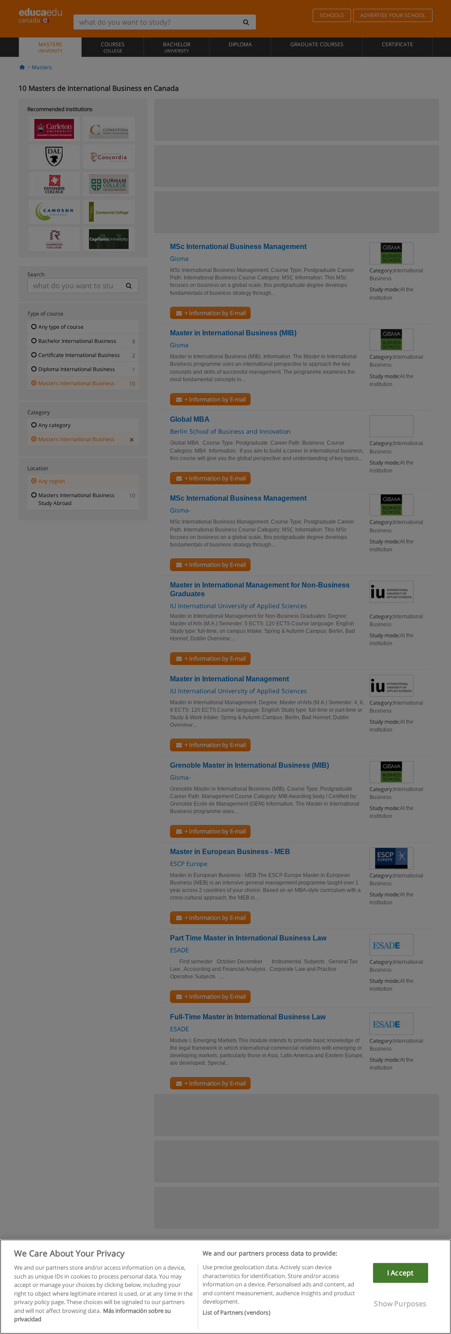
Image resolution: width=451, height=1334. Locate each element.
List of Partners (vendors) (236, 1312)
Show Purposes (400, 1303)
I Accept (400, 1273)
